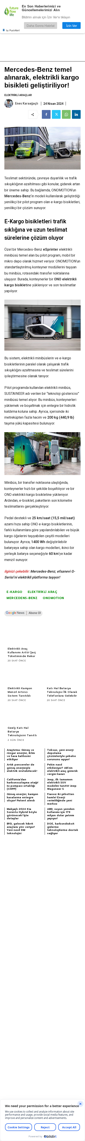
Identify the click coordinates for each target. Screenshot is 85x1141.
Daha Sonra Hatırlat (40, 25)
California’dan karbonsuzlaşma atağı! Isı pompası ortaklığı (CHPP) (22, 784)
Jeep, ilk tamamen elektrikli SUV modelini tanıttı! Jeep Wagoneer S (61, 784)
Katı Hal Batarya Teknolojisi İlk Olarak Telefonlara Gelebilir (62, 692)
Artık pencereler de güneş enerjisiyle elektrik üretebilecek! (22, 768)
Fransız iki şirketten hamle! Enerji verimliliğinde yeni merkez (60, 799)
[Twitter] (56, 114)
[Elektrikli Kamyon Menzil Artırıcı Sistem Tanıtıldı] (22, 675)
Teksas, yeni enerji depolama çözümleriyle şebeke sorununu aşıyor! (61, 754)
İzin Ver (71, 25)
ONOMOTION (53, 598)
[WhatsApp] (66, 114)
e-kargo (14, 592)
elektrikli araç (42, 592)
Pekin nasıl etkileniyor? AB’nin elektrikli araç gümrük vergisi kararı (62, 769)
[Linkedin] (76, 114)
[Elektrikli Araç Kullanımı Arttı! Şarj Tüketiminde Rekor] (22, 635)
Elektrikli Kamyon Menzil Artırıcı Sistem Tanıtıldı (20, 692)
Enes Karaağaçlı (26, 103)
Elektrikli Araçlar (18, 95)
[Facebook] (46, 114)
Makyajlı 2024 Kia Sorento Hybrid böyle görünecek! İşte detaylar (22, 813)
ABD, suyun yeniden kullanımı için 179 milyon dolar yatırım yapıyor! (61, 813)
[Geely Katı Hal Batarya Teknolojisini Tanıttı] (22, 714)
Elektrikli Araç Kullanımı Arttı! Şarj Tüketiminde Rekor (22, 652)
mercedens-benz (22, 598)
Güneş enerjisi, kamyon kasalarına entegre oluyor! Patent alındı (22, 797)
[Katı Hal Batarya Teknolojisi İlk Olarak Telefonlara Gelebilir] (62, 675)
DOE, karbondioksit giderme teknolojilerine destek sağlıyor (62, 828)
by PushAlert (13, 30)
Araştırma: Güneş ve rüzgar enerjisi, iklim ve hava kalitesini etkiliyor (21, 754)
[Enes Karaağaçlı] (9, 103)
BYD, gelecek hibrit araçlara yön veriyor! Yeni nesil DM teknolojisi (21, 828)
